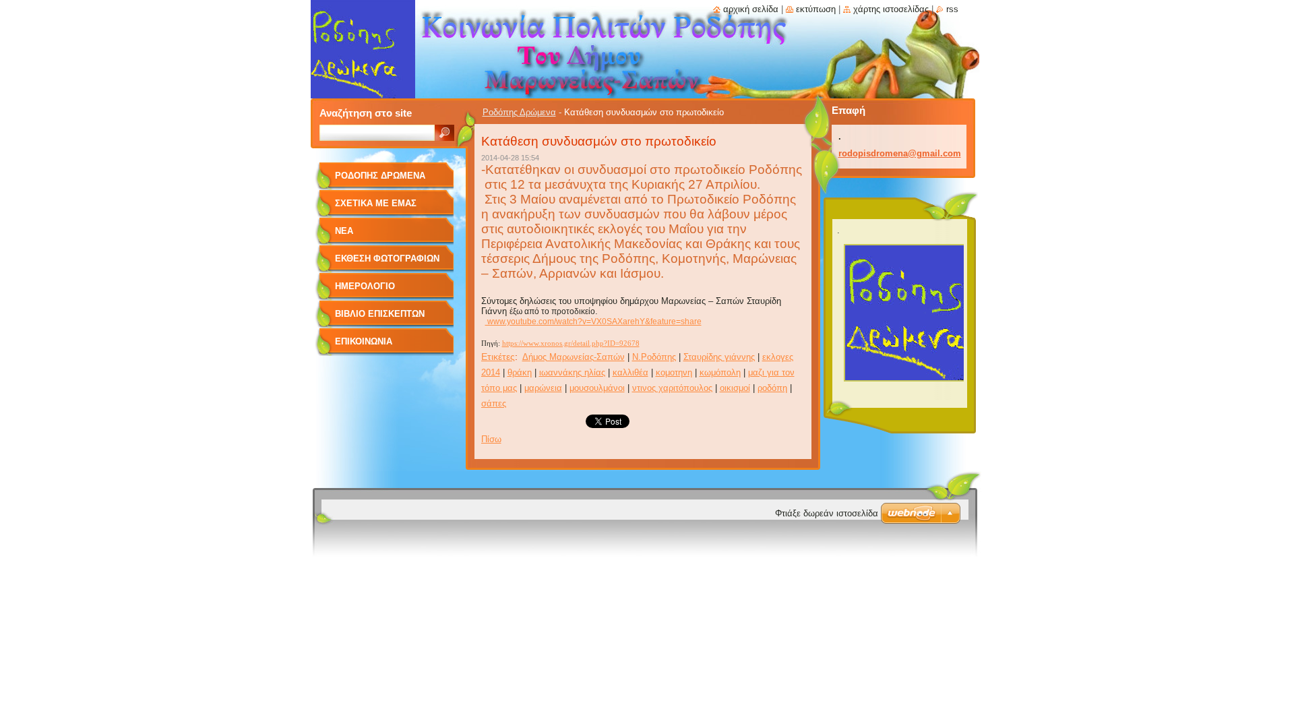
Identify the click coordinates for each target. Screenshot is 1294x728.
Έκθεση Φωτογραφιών (387, 258)
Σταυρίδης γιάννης (719, 357)
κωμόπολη (720, 372)
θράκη (519, 372)
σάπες (493, 403)
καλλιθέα (630, 372)
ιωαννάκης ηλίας (572, 372)
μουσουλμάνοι (597, 388)
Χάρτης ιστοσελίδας (891, 9)
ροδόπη (772, 388)
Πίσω (491, 439)
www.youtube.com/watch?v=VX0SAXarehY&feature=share (593, 321)
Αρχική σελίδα (750, 9)
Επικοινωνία (363, 341)
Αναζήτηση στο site (365, 113)
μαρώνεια (543, 388)
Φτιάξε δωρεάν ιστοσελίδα (826, 513)
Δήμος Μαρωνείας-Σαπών (573, 357)
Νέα (344, 231)
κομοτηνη (674, 372)
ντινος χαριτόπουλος (672, 388)
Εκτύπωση (816, 9)
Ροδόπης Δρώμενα (519, 112)
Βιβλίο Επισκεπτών (380, 314)
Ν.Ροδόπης (654, 357)
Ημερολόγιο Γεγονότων (365, 291)
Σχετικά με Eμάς (376, 203)
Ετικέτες (498, 356)
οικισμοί (735, 388)
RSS (952, 9)
